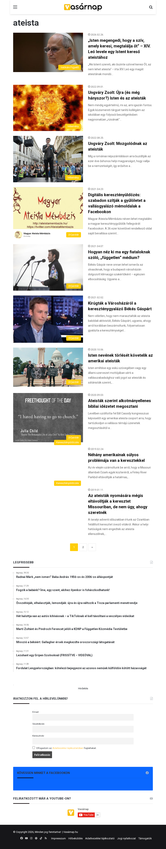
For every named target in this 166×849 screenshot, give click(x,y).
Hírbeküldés (75, 838)
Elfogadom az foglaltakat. (66, 748)
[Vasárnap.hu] (83, 7)
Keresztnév (38, 735)
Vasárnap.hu (70, 831)
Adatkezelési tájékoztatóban (67, 748)
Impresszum (58, 838)
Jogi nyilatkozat (126, 838)
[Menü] (15, 8)
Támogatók (145, 838)
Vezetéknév (38, 723)
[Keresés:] (151, 8)
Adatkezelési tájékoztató (100, 838)
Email (35, 712)
